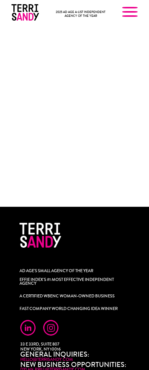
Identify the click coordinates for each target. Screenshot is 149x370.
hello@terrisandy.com (46, 359)
